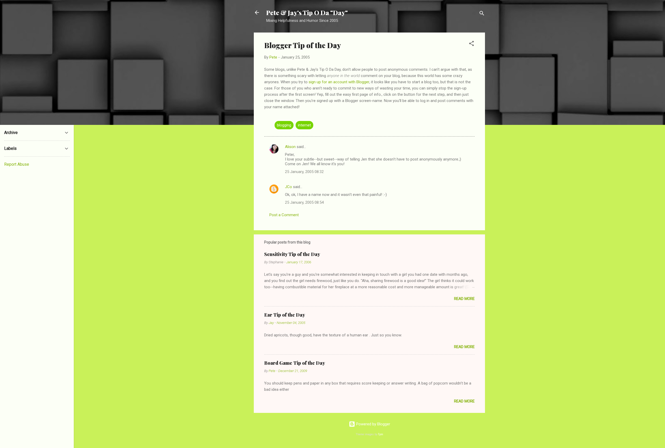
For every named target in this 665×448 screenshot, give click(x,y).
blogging (284, 125)
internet (304, 125)
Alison (290, 146)
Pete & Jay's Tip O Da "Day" (307, 12)
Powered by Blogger (372, 424)
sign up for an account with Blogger (339, 82)
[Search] (482, 14)
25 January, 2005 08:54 (304, 202)
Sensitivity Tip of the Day (292, 254)
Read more (464, 298)
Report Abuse (16, 164)
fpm (380, 434)
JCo (288, 186)
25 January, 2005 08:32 (304, 171)
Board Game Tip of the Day (294, 363)
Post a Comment (284, 215)
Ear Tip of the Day (284, 315)
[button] (471, 44)
